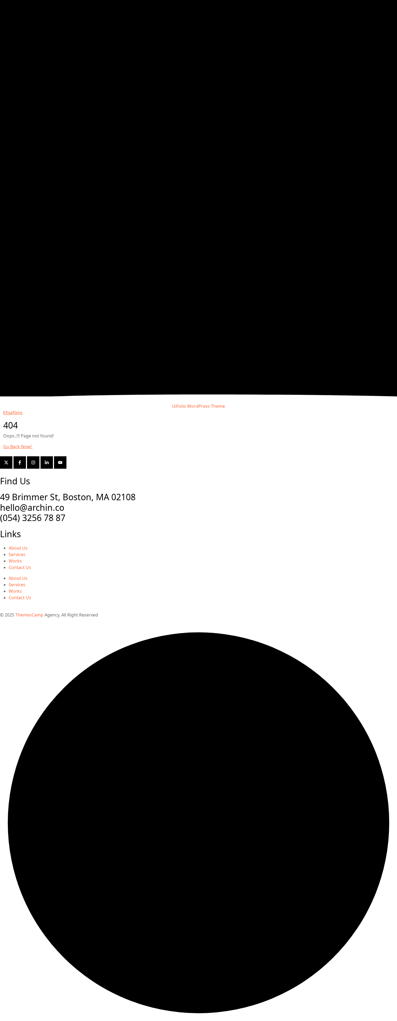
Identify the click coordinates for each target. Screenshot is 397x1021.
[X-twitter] (6, 462)
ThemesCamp (29, 615)
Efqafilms (12, 413)
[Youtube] (60, 462)
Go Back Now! (18, 447)
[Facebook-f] (20, 462)
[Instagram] (33, 462)
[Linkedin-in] (47, 462)
